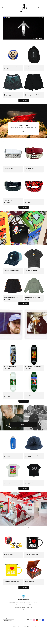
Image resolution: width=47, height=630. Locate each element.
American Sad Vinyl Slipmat (30, 581)
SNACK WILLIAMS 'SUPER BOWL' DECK (31, 393)
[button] (2, 7)
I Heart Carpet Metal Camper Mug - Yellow (11, 581)
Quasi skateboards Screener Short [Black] (11, 94)
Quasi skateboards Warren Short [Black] (32, 94)
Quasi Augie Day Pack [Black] (30, 66)
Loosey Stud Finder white (8, 168)
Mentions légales (41, 626)
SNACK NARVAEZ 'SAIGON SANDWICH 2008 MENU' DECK (12, 394)
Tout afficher (23, 100)
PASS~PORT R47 (23, 228)
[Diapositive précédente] (19, 527)
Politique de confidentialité (16, 626)
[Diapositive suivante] (25, 527)
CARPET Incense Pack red (8, 554)
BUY (23, 131)
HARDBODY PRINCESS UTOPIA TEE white (10, 482)
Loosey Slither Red (28, 201)
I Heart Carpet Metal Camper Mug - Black (32, 554)
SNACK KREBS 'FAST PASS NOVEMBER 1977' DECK (33, 366)
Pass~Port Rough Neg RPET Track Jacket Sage (32, 297)
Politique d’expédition (26, 626)
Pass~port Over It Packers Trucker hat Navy (11, 270)
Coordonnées (34, 626)
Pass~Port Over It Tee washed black (31, 270)
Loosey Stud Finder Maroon (29, 168)
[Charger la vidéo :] (23, 28)
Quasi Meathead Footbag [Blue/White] (10, 66)
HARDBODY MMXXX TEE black (30, 482)
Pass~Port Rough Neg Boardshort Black (11, 297)
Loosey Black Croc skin (8, 200)
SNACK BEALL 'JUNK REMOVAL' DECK (10, 366)
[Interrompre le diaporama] (28, 527)
